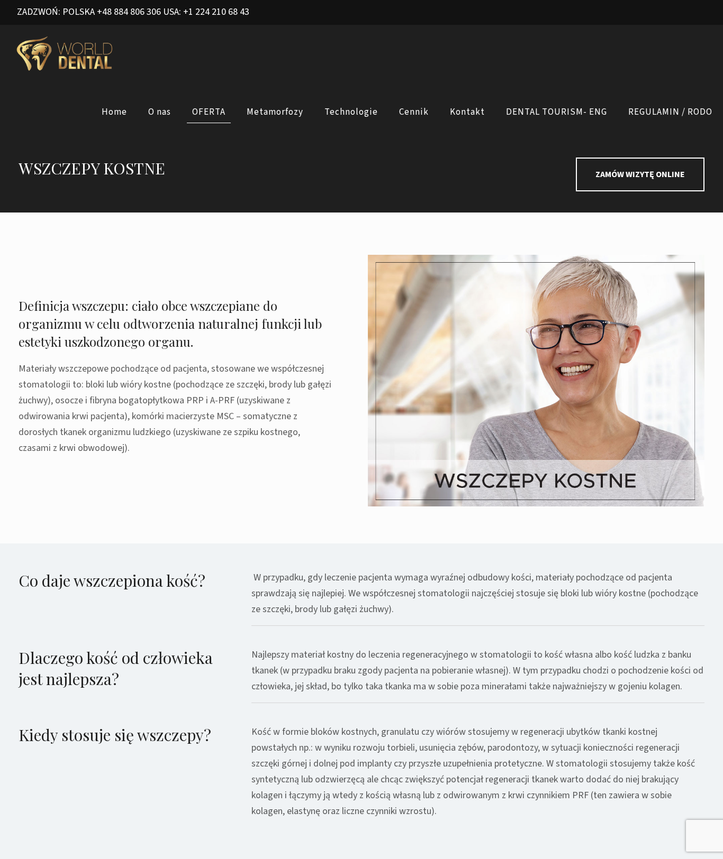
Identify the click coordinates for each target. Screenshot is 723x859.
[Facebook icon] (673, 13)
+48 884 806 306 (129, 12)
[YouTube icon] (687, 13)
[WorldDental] (65, 54)
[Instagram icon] (700, 13)
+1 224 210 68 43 (216, 12)
